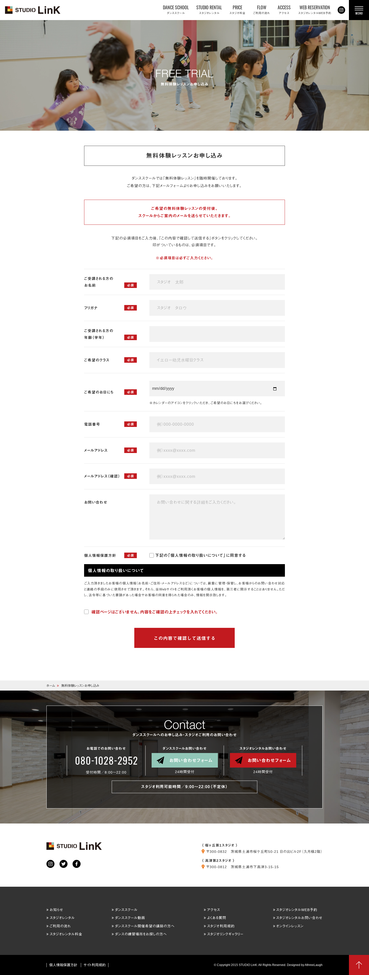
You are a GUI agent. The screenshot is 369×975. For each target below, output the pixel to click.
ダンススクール (126, 910)
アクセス (213, 910)
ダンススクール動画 (130, 918)
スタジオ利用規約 (221, 926)
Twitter (63, 864)
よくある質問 (216, 918)
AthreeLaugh (314, 965)
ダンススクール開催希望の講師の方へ (144, 926)
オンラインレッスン (289, 926)
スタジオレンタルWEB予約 (296, 910)
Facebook (77, 864)
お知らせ (56, 910)
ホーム (50, 686)
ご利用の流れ (60, 926)
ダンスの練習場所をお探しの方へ (141, 934)
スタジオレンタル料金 (66, 934)
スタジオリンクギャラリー (225, 934)
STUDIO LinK (33, 10)
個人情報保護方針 (63, 965)
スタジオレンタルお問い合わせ (299, 918)
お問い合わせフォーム (191, 760)
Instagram (341, 10)
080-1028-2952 (106, 761)
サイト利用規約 (95, 965)
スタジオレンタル (62, 918)
